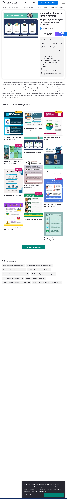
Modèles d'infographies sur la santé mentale (15, 274)
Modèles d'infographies (29, 7)
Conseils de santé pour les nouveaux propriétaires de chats (13, 228)
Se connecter (30, 3)
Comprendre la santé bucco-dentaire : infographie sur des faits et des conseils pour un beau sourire (53, 204)
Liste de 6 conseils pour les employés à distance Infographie (33, 185)
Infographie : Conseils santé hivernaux (33, 152)
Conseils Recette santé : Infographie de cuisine (53, 137)
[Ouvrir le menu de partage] (62, 28)
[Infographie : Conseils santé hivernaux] (33, 143)
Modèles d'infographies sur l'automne (39, 269)
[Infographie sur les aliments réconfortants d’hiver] (53, 224)
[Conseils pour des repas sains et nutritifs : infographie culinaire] (33, 205)
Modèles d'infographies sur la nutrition (14, 269)
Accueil (4, 7)
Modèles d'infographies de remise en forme (39, 265)
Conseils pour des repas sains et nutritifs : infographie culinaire (33, 219)
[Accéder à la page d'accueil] (9, 2)
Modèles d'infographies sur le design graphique (47, 282)
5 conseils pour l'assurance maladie (13, 137)
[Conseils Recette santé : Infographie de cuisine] (53, 123)
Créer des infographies (14, 7)
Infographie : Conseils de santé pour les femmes (13, 195)
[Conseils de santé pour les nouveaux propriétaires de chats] (13, 214)
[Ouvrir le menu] (63, 3)
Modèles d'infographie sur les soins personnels (16, 282)
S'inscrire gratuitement (47, 3)
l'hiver (39, 7)
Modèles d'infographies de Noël (35, 278)
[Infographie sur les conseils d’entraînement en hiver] (33, 119)
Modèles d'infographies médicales (13, 278)
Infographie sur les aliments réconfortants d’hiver (53, 238)
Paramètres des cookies (33, 495)
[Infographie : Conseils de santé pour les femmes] (13, 181)
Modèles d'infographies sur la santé (13, 265)
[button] (47, 34)
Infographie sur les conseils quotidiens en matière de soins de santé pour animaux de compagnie (53, 171)
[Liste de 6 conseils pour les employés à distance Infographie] (33, 171)
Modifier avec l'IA (62, 34)
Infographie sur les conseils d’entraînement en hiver (33, 128)
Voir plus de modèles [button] (33, 247)
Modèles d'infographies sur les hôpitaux (43, 274)
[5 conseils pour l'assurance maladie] (13, 123)
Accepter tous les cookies (54, 495)
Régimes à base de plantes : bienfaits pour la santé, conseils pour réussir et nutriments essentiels (13, 161)
